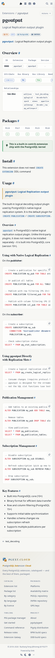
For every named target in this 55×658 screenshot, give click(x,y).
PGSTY (45, 647)
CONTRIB (37, 34)
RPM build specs (39, 632)
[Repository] (30, 3)
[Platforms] (25, 3)
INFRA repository (39, 600)
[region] (27, 63)
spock (26, 101)
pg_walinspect (30, 108)
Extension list (10, 586)
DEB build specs (38, 637)
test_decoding (41, 94)
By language (10, 600)
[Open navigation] (51, 3)
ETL (7, 34)
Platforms (35, 586)
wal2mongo (28, 105)
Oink (32, 650)
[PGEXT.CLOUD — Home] (3, 3)
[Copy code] (49, 270)
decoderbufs (42, 98)
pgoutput (18, 66)
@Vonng (35, 647)
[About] (34, 3)
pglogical (28, 98)
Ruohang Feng (25, 647)
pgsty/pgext (36, 622)
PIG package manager (15, 618)
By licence (9, 605)
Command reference (14, 627)
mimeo (34, 101)
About (33, 618)
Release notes (11, 632)
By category (10, 595)
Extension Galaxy (12, 637)
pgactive (45, 101)
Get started (9, 622)
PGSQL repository (39, 595)
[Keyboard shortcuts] (29, 655)
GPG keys (35, 605)
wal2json (28, 94)
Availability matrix (39, 591)
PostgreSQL (24, 34)
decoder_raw (42, 105)
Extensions (8, 13)
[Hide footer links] (33, 655)
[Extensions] (21, 3)
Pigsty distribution (40, 627)
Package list (10, 591)
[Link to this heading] (19, 52)
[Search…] (47, 3)
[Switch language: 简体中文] (21, 655)
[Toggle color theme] (25, 655)
